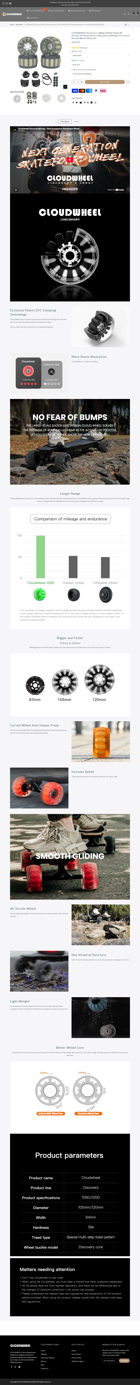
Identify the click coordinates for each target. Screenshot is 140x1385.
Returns (43, 1361)
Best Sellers (19, 24)
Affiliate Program (78, 1361)
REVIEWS (96, 11)
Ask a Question (77, 98)
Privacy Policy (76, 1358)
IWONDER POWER (30, 1382)
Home (12, 24)
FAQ (42, 1365)
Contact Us (44, 1368)
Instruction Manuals (48, 1358)
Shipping (44, 1354)
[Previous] (13, 60)
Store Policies (76, 1354)
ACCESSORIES (57, 11)
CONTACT (34, 18)
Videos (76, 121)
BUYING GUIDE (78, 11)
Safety (74, 1350)
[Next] (64, 60)
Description (65, 121)
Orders (43, 1350)
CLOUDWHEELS (38, 10)
